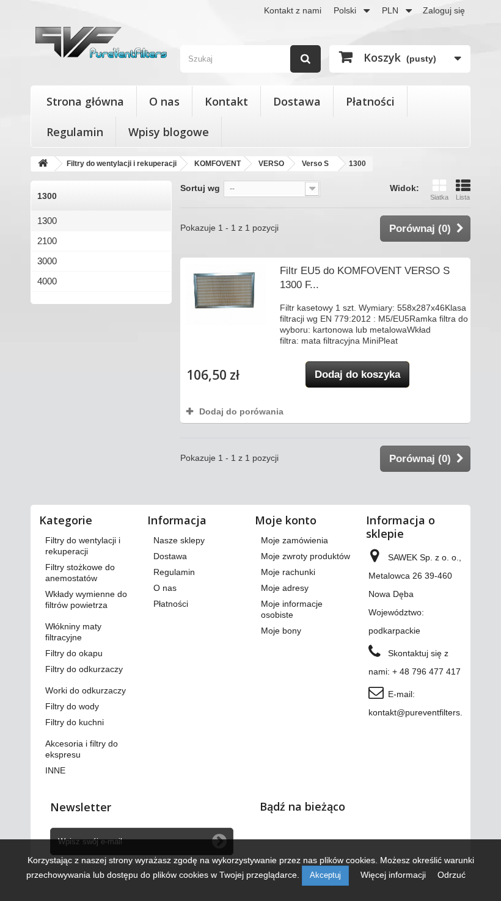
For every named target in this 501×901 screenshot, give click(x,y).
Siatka (439, 197)
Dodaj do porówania (241, 411)
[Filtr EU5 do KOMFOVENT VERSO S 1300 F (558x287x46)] (226, 294)
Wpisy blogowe (168, 132)
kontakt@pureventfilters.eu (420, 712)
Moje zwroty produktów (305, 556)
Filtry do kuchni (74, 722)
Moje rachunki (288, 572)
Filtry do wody (72, 706)
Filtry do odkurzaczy (84, 669)
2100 (47, 241)
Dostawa (297, 101)
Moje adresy (285, 588)
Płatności (370, 101)
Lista (463, 197)
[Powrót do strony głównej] (42, 164)
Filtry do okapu (74, 653)
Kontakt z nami (292, 10)
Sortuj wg (200, 188)
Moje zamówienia (294, 540)
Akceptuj (325, 875)
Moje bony (281, 630)
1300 (47, 220)
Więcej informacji (394, 875)
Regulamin (74, 132)
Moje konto (285, 520)
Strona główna (85, 101)
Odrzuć (451, 875)
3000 (47, 261)
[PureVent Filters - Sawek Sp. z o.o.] (101, 42)
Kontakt (226, 101)
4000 (47, 281)
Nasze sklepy (179, 540)
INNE (55, 770)
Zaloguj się (444, 10)
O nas (164, 101)
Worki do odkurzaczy (85, 690)
